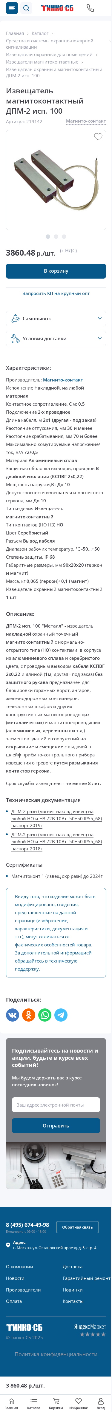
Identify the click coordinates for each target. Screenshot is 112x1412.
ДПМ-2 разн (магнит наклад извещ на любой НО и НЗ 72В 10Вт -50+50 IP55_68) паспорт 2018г (56, 842)
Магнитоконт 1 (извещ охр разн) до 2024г (56, 876)
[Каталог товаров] (12, 8)
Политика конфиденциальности (56, 1354)
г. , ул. (54, 1245)
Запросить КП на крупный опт (56, 293)
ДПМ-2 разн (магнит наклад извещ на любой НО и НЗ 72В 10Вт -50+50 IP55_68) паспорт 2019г (56, 818)
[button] (26, 8)
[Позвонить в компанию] (90, 8)
